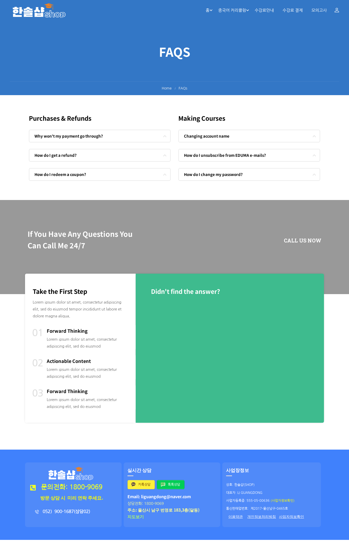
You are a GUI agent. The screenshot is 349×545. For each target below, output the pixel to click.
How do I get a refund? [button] (55, 155)
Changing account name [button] (206, 136)
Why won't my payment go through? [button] (68, 136)
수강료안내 (264, 10)
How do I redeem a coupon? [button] (60, 174)
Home (167, 88)
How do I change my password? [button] (213, 174)
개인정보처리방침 (261, 517)
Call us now (302, 240)
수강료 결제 (293, 10)
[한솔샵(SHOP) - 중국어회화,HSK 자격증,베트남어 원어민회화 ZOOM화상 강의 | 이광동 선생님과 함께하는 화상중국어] (39, 10)
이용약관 (235, 517)
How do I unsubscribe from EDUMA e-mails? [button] (225, 155)
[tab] (100, 136)
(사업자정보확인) (283, 500)
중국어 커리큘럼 (232, 10)
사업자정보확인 (291, 517)
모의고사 (319, 10)
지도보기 (135, 516)
